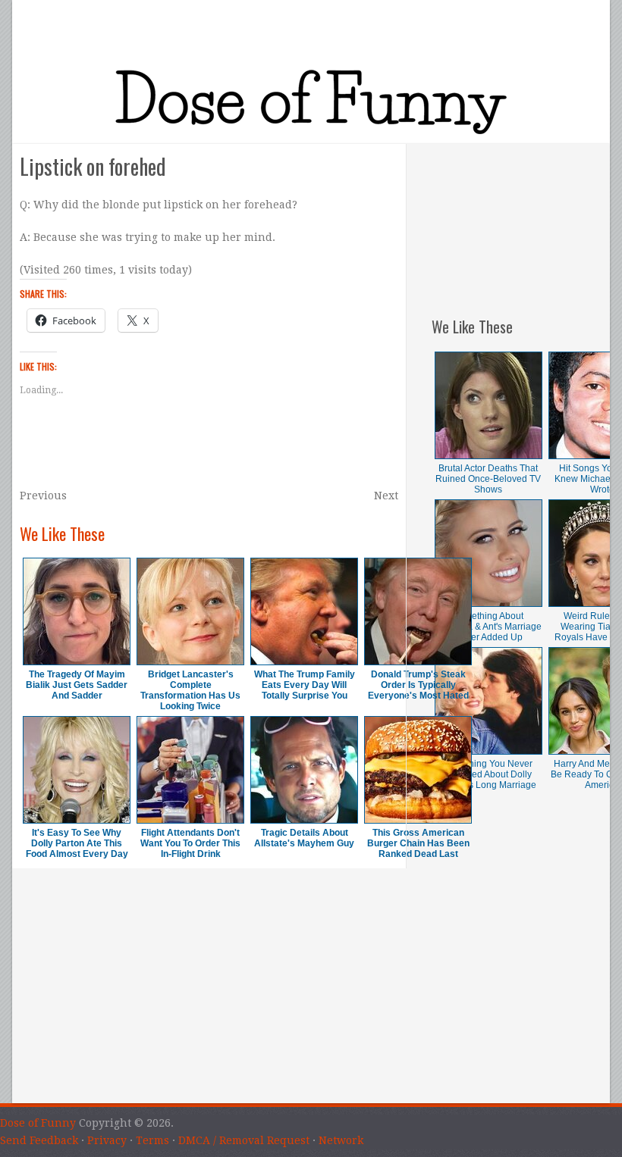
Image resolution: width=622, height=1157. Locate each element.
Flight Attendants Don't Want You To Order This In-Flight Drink (190, 843)
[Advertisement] (521, 220)
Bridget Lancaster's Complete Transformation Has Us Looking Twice (190, 690)
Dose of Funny (38, 1123)
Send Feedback (39, 1140)
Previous (43, 495)
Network (341, 1140)
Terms (152, 1140)
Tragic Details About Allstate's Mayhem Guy (304, 838)
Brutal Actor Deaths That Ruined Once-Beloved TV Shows (488, 479)
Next (386, 495)
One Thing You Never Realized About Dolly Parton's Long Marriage (488, 774)
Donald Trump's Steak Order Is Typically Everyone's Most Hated (418, 685)
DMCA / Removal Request (243, 1140)
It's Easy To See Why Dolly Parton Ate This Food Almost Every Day (77, 843)
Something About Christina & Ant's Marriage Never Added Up (488, 627)
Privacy (107, 1140)
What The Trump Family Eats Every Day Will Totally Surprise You (304, 685)
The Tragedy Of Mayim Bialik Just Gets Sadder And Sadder (76, 685)
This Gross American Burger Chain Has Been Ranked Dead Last (418, 843)
